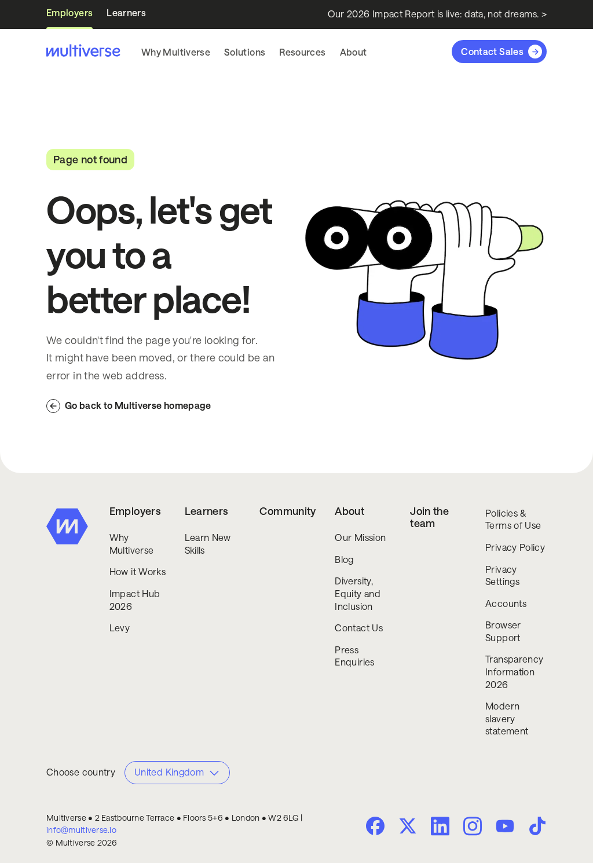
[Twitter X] (407, 826)
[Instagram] (472, 825)
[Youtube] (505, 827)
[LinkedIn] (440, 825)
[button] (175, 52)
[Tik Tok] (537, 826)
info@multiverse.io (81, 830)
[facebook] (375, 826)
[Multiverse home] (83, 51)
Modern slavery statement (506, 719)
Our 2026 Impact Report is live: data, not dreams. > (437, 14)
